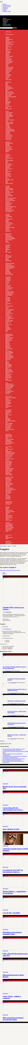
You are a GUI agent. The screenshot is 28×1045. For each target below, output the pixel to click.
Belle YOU (7, 89)
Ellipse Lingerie (8, 168)
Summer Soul (8, 473)
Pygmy (6, 430)
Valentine (7, 507)
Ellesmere (7, 167)
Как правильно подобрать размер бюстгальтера (14, 758)
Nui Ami (7, 393)
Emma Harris (8, 173)
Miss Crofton (8, 366)
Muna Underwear (9, 371)
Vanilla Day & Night (9, 511)
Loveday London (9, 320)
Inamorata (7, 247)
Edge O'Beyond (8, 157)
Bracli (6, 107)
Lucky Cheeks (8, 324)
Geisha (6, 217)
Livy (6, 304)
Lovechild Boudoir (9, 318)
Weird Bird (7, 522)
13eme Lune (8, 31)
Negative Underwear (9, 385)
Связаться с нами (7, 25)
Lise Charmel (8, 303)
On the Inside (8, 400)
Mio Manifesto (8, 365)
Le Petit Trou (8, 289)
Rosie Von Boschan (9, 442)
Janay (6, 254)
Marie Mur (7, 343)
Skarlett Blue (8, 464)
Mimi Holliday (8, 364)
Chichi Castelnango (9, 119)
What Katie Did (8, 523)
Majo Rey (7, 341)
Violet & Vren (8, 516)
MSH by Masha (8, 370)
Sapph (6, 450)
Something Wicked (9, 468)
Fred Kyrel (7, 205)
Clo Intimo (7, 127)
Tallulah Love (8, 478)
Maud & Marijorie (9, 355)
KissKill (7, 269)
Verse (6, 514)
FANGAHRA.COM (10, 570)
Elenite (6, 161)
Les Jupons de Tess (9, 292)
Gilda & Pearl (8, 222)
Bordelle (7, 103)
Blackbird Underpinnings (10, 96)
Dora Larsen (8, 147)
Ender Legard (8, 176)
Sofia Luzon (8, 466)
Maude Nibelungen (9, 357)
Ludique (7, 326)
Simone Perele (8, 463)
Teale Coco (7, 482)
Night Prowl (8, 388)
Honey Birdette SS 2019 (11, 829)
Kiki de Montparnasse (10, 267)
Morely (7, 368)
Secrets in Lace (8, 456)
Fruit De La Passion (9, 210)
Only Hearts (8, 403)
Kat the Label (8, 264)
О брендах (5, 21)
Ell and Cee (7, 166)
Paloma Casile (8, 414)
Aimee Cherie (8, 46)
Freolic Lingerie (8, 207)
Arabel (6, 66)
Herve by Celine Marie (10, 238)
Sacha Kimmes (8, 446)
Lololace (7, 307)
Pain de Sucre (8, 412)
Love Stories (8, 316)
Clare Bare (7, 125)
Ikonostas (7, 246)
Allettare (7, 54)
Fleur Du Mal (8, 194)
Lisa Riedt (7, 301)
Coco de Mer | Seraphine (11, 913)
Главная (4, 18)
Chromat (7, 124)
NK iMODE (8, 392)
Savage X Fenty (8, 455)
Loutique (7, 314)
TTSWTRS (7, 497)
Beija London (8, 86)
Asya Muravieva (9, 68)
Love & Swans (8, 315)
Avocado (7, 77)
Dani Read (7, 141)
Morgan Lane (8, 369)
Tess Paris (7, 486)
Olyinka (7, 398)
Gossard (7, 229)
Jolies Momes (8, 260)
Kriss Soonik (8, 273)
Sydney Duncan (8, 474)
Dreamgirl (7, 150)
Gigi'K (6, 221)
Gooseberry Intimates (10, 227)
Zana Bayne (8, 541)
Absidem (7, 38)
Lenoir (6, 290)
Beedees (7, 85)
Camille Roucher (9, 112)
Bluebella (7, 99)
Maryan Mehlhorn (9, 352)
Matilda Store (8, 354)
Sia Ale (7, 460)
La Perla (7, 281)
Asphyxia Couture (9, 67)
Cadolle (7, 111)
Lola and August (9, 306)
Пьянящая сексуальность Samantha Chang (12, 933)
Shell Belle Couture (9, 458)
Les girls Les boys (9, 291)
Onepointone (8, 402)
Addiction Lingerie (9, 41)
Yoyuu (6, 538)
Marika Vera (8, 346)
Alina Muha (8, 51)
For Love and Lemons (10, 200)
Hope (6, 240)
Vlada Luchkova (9, 517)
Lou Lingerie (8, 310)
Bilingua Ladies (8, 94)
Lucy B (7, 325)
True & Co (7, 495)
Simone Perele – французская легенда (16, 700)
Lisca (6, 302)
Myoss (6, 379)
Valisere (7, 509)
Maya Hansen (8, 358)
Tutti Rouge (8, 499)
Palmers (7, 413)
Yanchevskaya (8, 535)
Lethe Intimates (8, 295)
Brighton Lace (8, 108)
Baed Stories (8, 82)
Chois (6, 121)
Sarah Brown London (10, 452)
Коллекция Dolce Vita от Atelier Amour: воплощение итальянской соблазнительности (15, 757)
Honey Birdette (8, 239)
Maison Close (8, 338)
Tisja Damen (8, 491)
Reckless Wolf (8, 436)
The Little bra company (10, 489)
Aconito (7, 40)
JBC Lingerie (8, 257)
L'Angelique (8, 276)
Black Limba (8, 95)
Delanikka (7, 144)
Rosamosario (8, 440)
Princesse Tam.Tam (9, 429)
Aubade (7, 73)
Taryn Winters (8, 479)
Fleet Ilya (7, 193)
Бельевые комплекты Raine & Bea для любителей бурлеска (16, 690)
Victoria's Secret (8, 515)
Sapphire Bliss (8, 451)
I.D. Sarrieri (8, 244)
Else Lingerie (8, 171)
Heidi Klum (8, 234)
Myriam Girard (8, 380)
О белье (4, 23)
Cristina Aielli (8, 139)
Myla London (8, 376)
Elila (6, 162)
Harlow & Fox (8, 233)
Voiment (7, 518)
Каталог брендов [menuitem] (7, 5)
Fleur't (6, 196)
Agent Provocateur (9, 44)
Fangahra (7, 187)
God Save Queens (9, 223)
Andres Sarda (8, 60)
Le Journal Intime (9, 287)
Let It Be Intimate (9, 293)
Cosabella (7, 133)
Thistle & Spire (8, 490)
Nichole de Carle (9, 387)
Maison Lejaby (8, 340)
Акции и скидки (6, 24)
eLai (6, 159)
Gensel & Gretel (8, 218)
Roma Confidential (9, 439)
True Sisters (7, 496)
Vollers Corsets (8, 520)
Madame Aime (8, 334)
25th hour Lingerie (9, 34)
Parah (6, 415)
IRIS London (8, 252)
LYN (6, 331)
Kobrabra (7, 270)
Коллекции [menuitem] (5, 7)
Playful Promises (9, 423)
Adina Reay (8, 43)
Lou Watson (8, 312)
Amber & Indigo (9, 56)
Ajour (6, 47)
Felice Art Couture (9, 189)
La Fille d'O (8, 278)
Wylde (6, 531)
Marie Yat (7, 345)
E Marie (7, 154)
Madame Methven (9, 335)
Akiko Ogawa (8, 49)
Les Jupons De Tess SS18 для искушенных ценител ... (13, 871)
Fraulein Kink (8, 204)
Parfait (6, 417)
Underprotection (8, 501)
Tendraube (7, 485)
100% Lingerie (3, 546)
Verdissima (7, 512)
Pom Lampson (8, 425)
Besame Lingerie (9, 91)
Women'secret (8, 529)
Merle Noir (7, 359)
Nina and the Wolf (9, 391)
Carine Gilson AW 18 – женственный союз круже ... (13, 809)
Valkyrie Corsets (9, 510)
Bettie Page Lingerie (9, 93)
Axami (6, 78)
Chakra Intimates (9, 115)
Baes (6, 84)
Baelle (6, 83)
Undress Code (8, 502)
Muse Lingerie (8, 374)
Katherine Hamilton (9, 265)
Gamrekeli (7, 215)
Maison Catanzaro (9, 337)
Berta (6, 90)
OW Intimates (8, 406)
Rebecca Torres (8, 435)
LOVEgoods (8, 321)
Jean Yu (7, 258)
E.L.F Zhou (8, 155)
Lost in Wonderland (9, 309)
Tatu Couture (8, 480)
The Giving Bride (9, 488)
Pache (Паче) (8, 411)
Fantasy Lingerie (9, 188)
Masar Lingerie (8, 353)
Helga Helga (8, 612)
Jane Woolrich (8, 255)
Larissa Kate (8, 285)
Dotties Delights (8, 149)
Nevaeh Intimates (9, 386)
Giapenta (7, 220)
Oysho (6, 407)
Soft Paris (7, 467)
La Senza (7, 282)
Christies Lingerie (9, 122)
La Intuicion (8, 279)
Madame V (7, 336)
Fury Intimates (8, 211)
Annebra (7, 63)
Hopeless (7, 242)
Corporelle (7, 132)
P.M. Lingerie (8, 409)
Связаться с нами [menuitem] (7, 11)
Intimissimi (7, 249)
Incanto (7, 248)
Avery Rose (8, 75)
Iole (6, 250)
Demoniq (7, 145)
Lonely (6, 308)
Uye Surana (8, 504)
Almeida (7, 55)
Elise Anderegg (8, 163)
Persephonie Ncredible (10, 420)
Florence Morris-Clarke (10, 198)
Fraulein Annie (8, 202)
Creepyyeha (8, 138)
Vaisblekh (7, 506)
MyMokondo (8, 377)
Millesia (7, 363)
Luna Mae (7, 327)
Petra (6, 422)
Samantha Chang (9, 449)
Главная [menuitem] (4, 4)
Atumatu (7, 72)
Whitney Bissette (9, 526)
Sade (6, 447)
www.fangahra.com (7, 629)
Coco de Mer (8, 128)
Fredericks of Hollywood (10, 206)
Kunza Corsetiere (9, 274)
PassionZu (7, 418)
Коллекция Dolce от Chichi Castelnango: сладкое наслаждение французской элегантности (14, 749)
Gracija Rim (8, 231)
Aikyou (7, 45)
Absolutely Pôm (8, 39)
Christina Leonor (9, 123)
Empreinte (7, 174)
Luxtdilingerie (8, 329)
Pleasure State (8, 424)
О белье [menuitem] (4, 10)
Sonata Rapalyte (8, 469)
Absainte (7, 37)
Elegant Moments (9, 160)
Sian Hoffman (8, 461)
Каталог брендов (7, 19)
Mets (6, 360)
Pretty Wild (7, 428)
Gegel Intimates (8, 216)
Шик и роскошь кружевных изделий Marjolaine (13, 1018)
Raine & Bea (8, 434)
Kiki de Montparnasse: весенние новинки (12, 759)
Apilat (6, 64)
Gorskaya (7, 228)
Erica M (7, 178)
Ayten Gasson (8, 79)
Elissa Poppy (8, 165)
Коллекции (5, 20)
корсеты (4, 573)
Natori (6, 382)
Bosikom (7, 105)
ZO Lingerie (8, 543)
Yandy (6, 536)
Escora (6, 180)
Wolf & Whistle (8, 528)
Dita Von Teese (8, 146)
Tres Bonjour (8, 492)
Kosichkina (7, 271)
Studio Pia (7, 472)
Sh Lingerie (7, 457)
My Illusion (7, 375)
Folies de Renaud (9, 199)
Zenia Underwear (9, 542)
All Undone (8, 52)
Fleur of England (9, 195)
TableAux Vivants (9, 477)
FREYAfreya (8, 209)
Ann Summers (8, 62)
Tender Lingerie (8, 484)
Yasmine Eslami (8, 537)
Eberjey (7, 156)
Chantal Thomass (9, 116)
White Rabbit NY (9, 525)
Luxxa (6, 330)
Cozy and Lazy (8, 136)
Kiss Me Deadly (8, 268)
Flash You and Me (9, 192)
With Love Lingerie (9, 527)
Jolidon (7, 259)
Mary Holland (8, 351)
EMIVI (7, 172)
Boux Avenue (8, 106)
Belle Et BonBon (9, 88)
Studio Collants (8, 470)
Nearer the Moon (9, 384)
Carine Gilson (8, 113)
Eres (6, 177)
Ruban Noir (8, 444)
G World (7, 214)
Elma (6, 170)
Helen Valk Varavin (9, 237)
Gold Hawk (8, 224)
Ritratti (6, 438)
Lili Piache (7, 297)
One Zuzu (7, 401)
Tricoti (6, 494)
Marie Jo (7, 342)
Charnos (7, 118)
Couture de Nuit (8, 135)
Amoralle (7, 57)
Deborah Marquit (9, 143)
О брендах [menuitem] (5, 8)
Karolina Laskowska (9, 263)
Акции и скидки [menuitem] (6, 6)
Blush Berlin (8, 101)
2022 (4, 572)
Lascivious (7, 286)
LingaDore (7, 298)
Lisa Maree (7, 299)
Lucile (6, 323)
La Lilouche (8, 280)
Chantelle (7, 117)
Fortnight (7, 201)
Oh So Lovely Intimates (10, 397)
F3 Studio (7, 185)
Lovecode (7, 319)
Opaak (6, 404)
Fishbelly (7, 190)
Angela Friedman (9, 61)
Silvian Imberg (8, 462)
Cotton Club (8, 134)
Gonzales (7, 226)
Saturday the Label (9, 453)
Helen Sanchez (8, 236)
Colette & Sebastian (9, 129)
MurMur (7, 372)
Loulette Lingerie (9, 313)
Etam (6, 182)
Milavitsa (7, 362)
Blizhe (6, 97)
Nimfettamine (8, 390)
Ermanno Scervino (9, 179)
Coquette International (10, 130)
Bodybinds (7, 102)
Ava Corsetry (8, 74)
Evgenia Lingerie (9, 183)
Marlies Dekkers (9, 348)
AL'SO (7, 50)
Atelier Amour (8, 69)
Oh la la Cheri (8, 396)
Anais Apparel (8, 58)
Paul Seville (8, 419)
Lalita (6, 284)
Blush (6, 100)
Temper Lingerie (9, 483)
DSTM (6, 151)
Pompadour (7, 426)
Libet (6, 296)
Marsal (6, 349)
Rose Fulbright (8, 441)
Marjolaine (7, 347)
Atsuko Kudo (8, 70)
